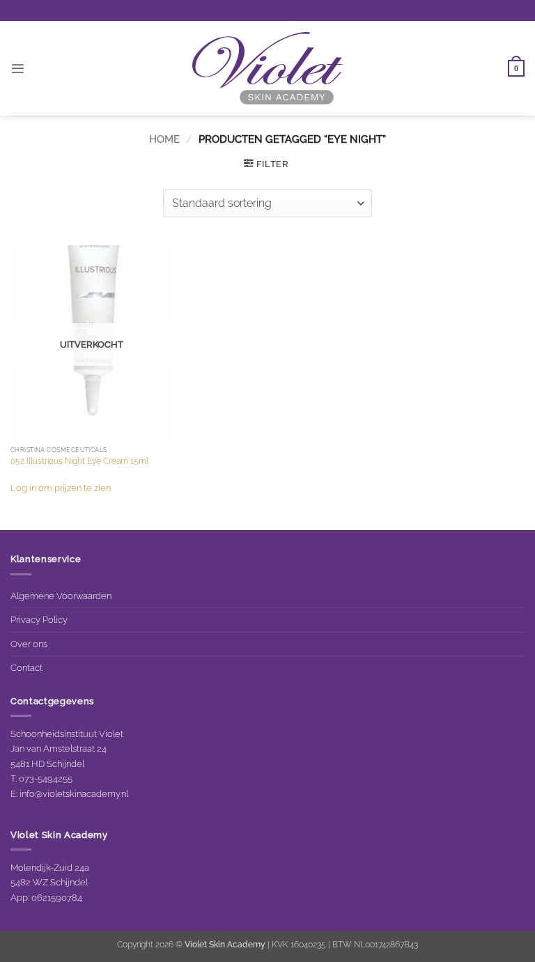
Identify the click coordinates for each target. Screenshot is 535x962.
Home (164, 139)
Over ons (28, 643)
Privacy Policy (39, 619)
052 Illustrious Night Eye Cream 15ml (79, 461)
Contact (26, 667)
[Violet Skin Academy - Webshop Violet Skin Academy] (267, 68)
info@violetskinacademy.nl (74, 793)
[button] (17, 68)
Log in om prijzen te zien (60, 487)
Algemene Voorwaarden (60, 595)
